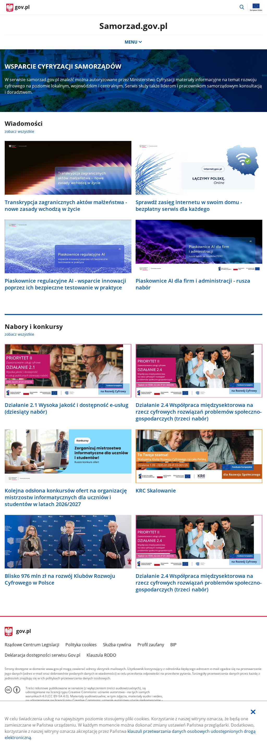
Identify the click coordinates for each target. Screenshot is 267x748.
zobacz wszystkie (19, 131)
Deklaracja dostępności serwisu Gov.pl (42, 655)
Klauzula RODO (101, 655)
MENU (131, 42)
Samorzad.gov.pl (133, 25)
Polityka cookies (81, 645)
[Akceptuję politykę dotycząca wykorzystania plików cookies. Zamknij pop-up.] (253, 711)
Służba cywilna (117, 645)
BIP (173, 645)
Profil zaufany (150, 645)
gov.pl (23, 631)
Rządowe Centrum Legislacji (32, 645)
